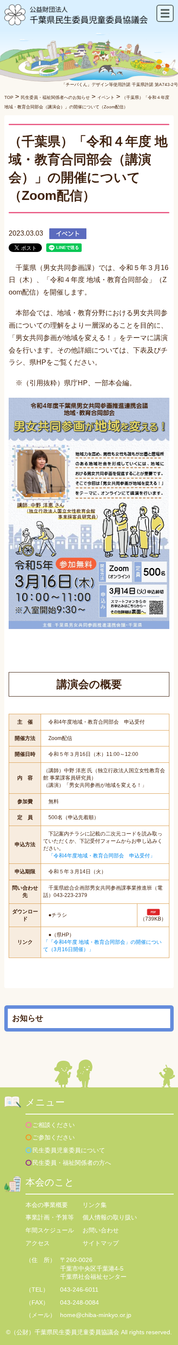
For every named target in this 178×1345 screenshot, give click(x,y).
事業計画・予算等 (49, 1217)
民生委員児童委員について (68, 1150)
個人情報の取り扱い (110, 1217)
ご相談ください (53, 1124)
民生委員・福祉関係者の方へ (71, 1162)
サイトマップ (101, 1243)
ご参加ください (53, 1137)
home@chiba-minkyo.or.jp (95, 1314)
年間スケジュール (49, 1230)
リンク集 (95, 1204)
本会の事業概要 (46, 1204)
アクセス (37, 1243)
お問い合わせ (101, 1230)
